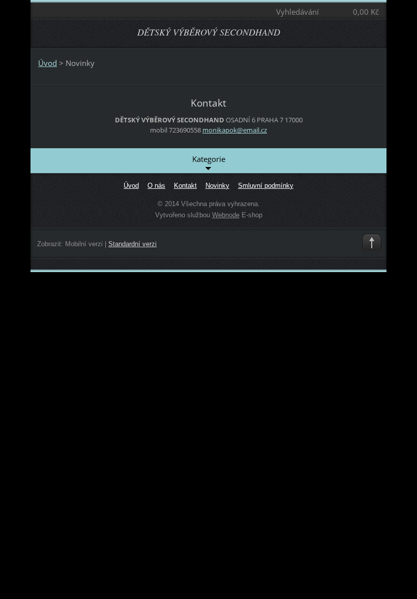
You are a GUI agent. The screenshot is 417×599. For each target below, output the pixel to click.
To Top (371, 243)
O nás (156, 185)
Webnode (226, 215)
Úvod (47, 63)
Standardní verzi (132, 244)
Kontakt (185, 185)
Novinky (217, 185)
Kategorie (208, 159)
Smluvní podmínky (265, 185)
